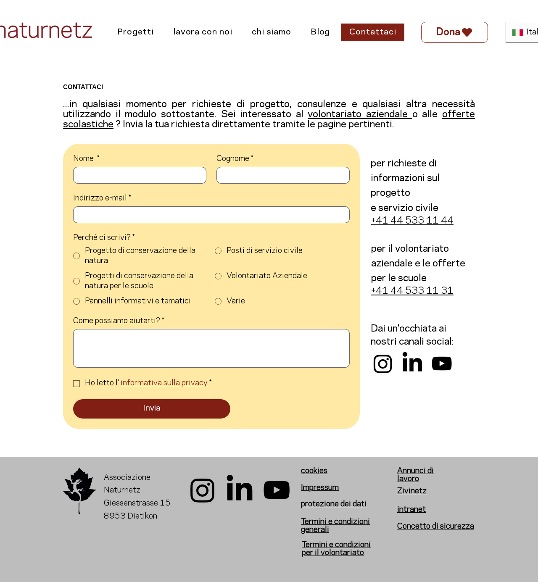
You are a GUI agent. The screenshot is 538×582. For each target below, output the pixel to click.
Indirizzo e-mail (102, 198)
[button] (135, 32)
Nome (86, 159)
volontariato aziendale (360, 114)
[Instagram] (383, 363)
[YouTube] (442, 363)
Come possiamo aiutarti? (118, 321)
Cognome (234, 159)
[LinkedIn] (412, 363)
